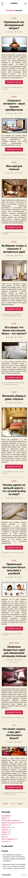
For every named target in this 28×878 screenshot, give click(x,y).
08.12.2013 (19, 742)
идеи (9, 717)
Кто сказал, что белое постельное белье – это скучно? (14, 330)
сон (21, 87)
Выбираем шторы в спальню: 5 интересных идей (14, 248)
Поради (14, 18)
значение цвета (11, 382)
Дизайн (14, 560)
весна (5, 471)
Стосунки (4, 841)
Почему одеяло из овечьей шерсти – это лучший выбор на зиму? (14, 489)
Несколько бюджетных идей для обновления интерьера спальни (14, 651)
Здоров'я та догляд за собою (10, 823)
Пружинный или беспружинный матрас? (14, 25)
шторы (19, 316)
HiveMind (14, 3)
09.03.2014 (19, 402)
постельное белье (8, 384)
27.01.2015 (19, 32)
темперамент (7, 794)
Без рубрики (5, 816)
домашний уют (7, 87)
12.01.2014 (19, 577)
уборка (5, 473)
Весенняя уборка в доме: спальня (14, 397)
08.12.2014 (19, 173)
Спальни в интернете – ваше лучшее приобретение (14, 104)
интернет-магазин (8, 154)
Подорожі (4, 830)
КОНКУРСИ (5, 825)
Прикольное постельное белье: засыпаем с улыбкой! (14, 568)
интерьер (13, 232)
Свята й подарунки (7, 839)
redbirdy (11, 32)
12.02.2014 (19, 498)
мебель (15, 154)
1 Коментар (15, 662)
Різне (14, 725)
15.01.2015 (19, 113)
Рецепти (4, 834)
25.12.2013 (19, 659)
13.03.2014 (19, 337)
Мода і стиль (5, 827)
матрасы (13, 87)
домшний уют (7, 552)
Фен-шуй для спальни (14, 167)
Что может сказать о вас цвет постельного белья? (14, 733)
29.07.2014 (19, 255)
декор (5, 382)
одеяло (12, 552)
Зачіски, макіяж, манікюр (9, 820)
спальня (6, 89)
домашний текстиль (9, 314)
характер (13, 794)
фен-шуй (6, 234)
